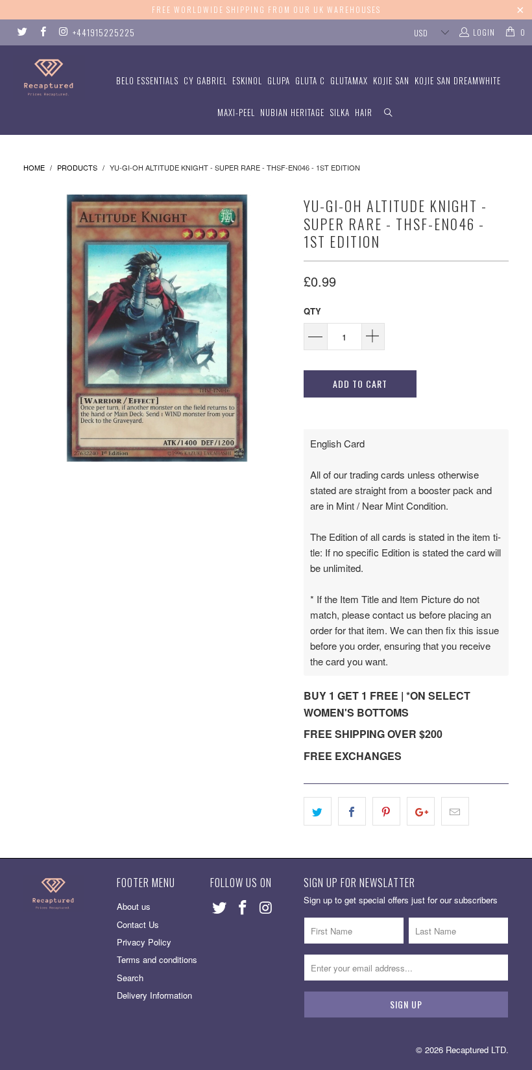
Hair (363, 112)
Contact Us (138, 924)
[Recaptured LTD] (49, 77)
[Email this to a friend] (455, 811)
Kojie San (391, 80)
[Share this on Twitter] (318, 811)
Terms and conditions (157, 959)
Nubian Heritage (292, 112)
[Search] (388, 112)
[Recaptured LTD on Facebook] (41, 32)
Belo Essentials (147, 80)
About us (134, 906)
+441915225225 (104, 32)
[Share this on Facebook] (352, 811)
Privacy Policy (144, 942)
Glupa (278, 80)
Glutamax (349, 80)
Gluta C (310, 80)
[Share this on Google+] (421, 811)
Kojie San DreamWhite (458, 80)
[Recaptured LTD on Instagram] (62, 32)
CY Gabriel (205, 80)
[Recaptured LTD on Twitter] (21, 32)
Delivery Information (154, 995)
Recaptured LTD (476, 1049)
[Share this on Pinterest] (386, 811)
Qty (312, 311)
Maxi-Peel (236, 112)
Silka (340, 112)
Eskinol (247, 80)
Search (130, 977)
